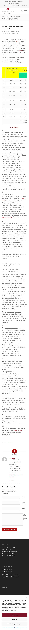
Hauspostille (20, 1)
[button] (26, 597)
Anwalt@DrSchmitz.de (9, 556)
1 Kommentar (14, 31)
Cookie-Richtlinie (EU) (14, 3)
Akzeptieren (14, 615)
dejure (21, 50)
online (17, 42)
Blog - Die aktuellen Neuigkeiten (11, 16)
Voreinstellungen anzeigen (14, 624)
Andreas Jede (14, 33)
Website (24, 508)
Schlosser (18, 462)
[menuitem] (10, 1)
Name (23, 497)
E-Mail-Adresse (23, 504)
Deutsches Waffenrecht (10, 1)
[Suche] (20, 11)
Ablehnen (14, 619)
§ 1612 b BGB (18, 430)
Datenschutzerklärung (16, 627)
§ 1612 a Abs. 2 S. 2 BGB (9, 218)
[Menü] (24, 11)
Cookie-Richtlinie (6, 627)
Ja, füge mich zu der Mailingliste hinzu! (24, 517)
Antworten (11, 480)
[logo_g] (12, 11)
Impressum (24, 627)
